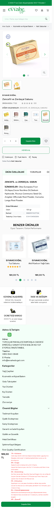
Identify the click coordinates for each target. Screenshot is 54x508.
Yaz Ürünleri (7, 385)
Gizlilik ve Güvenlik (10, 433)
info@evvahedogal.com (13, 359)
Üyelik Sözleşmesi (10, 417)
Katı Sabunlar (41, 26)
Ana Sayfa (6, 26)
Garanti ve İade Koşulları (13, 428)
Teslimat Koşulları (10, 412)
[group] (25, 54)
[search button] (46, 19)
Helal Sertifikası (9, 438)
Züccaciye (7, 401)
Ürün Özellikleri (14, 171)
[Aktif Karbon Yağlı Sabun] (38, 245)
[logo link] (19, 10)
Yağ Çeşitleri (8, 370)
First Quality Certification (13, 448)
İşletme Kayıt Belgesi (11, 443)
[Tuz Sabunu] (13, 245)
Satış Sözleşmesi (10, 422)
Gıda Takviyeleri (9, 380)
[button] (24, 75)
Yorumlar (35, 171)
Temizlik (6, 395)
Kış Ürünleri (7, 390)
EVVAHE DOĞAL (14, 259)
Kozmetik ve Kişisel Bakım (23, 26)
